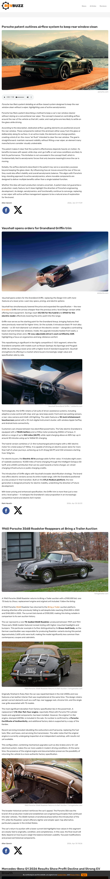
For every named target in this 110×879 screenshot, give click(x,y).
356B (18, 607)
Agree (84, 875)
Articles (93, 6)
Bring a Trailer (54, 607)
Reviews (103, 6)
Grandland (6, 310)
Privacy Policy (75, 875)
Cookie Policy (62, 875)
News (84, 6)
